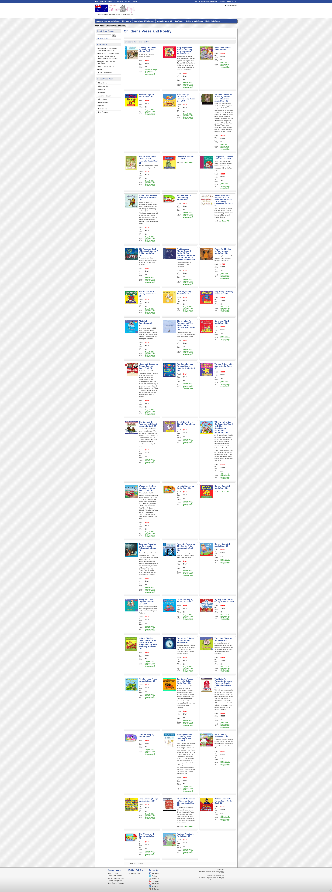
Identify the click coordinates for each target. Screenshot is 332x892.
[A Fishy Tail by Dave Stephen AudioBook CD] (131, 208)
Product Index (103, 102)
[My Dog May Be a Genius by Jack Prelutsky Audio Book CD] (169, 747)
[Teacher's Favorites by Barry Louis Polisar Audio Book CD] (131, 556)
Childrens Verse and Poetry (116, 26)
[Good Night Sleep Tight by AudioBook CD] (169, 434)
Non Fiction (179, 21)
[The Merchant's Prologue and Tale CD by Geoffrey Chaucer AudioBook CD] (169, 333)
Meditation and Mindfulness (144, 21)
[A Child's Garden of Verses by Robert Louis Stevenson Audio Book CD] (206, 107)
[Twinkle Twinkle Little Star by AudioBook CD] (169, 208)
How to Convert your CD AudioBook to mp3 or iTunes (108, 57)
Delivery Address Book (116, 878)
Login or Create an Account (228, 1)
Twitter (154, 876)
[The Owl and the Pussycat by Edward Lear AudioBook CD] (131, 434)
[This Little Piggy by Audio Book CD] (206, 651)
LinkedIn (155, 886)
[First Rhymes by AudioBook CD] (169, 304)
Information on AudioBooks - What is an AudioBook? (108, 49)
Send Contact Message (116, 883)
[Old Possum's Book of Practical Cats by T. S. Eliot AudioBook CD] (131, 261)
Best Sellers (102, 109)
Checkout (120, 1)
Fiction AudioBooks (212, 21)
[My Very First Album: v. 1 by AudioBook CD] (206, 612)
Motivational (126, 21)
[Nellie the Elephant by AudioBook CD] (206, 60)
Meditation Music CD (164, 21)
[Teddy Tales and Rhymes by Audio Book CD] (131, 612)
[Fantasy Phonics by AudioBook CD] (169, 846)
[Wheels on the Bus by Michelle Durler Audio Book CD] (131, 498)
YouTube (155, 881)
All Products (102, 99)
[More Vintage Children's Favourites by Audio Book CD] (169, 107)
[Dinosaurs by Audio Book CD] (169, 169)
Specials (101, 106)
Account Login (113, 873)
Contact (134, 1)
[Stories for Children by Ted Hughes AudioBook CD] (169, 651)
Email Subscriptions (115, 881)
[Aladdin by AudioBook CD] (131, 333)
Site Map (127, 1)
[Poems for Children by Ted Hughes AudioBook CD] (206, 261)
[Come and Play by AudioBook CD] (206, 333)
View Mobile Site (134, 873)
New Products (103, 112)
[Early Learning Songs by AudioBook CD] (131, 811)
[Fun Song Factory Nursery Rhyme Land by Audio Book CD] (169, 376)
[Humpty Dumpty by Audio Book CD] (169, 498)
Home (96, 1)
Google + (155, 879)
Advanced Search (102, 38)
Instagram (155, 889)
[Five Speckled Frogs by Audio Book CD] (131, 691)
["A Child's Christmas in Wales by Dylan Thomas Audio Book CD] (169, 811)
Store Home (99, 26)
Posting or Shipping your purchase (107, 62)
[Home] (115, 15)
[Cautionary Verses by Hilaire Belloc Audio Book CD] (169, 691)
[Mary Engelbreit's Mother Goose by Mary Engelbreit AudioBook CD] (169, 60)
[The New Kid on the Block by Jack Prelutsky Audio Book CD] (131, 169)
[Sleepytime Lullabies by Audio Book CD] (206, 169)
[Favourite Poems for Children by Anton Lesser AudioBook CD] (169, 556)
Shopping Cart (104, 1)
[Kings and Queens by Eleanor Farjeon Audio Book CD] (131, 376)
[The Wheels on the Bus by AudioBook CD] (131, 304)
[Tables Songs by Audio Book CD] (131, 107)
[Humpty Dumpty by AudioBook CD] (206, 498)
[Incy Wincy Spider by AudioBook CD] (206, 304)
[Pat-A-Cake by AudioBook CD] (206, 747)
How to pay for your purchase (108, 53)
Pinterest (155, 884)
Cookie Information (105, 73)
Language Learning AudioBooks (108, 21)
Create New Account (115, 876)
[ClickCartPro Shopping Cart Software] (330, 891)
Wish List (113, 1)
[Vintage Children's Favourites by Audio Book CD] (206, 811)
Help (100, 69)
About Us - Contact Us (106, 66)
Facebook (155, 873)
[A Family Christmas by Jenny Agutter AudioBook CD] (131, 60)
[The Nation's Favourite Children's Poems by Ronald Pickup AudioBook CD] (206, 691)
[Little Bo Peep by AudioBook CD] (131, 747)
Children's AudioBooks (194, 21)
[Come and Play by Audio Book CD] (169, 612)
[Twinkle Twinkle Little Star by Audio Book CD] (206, 376)
